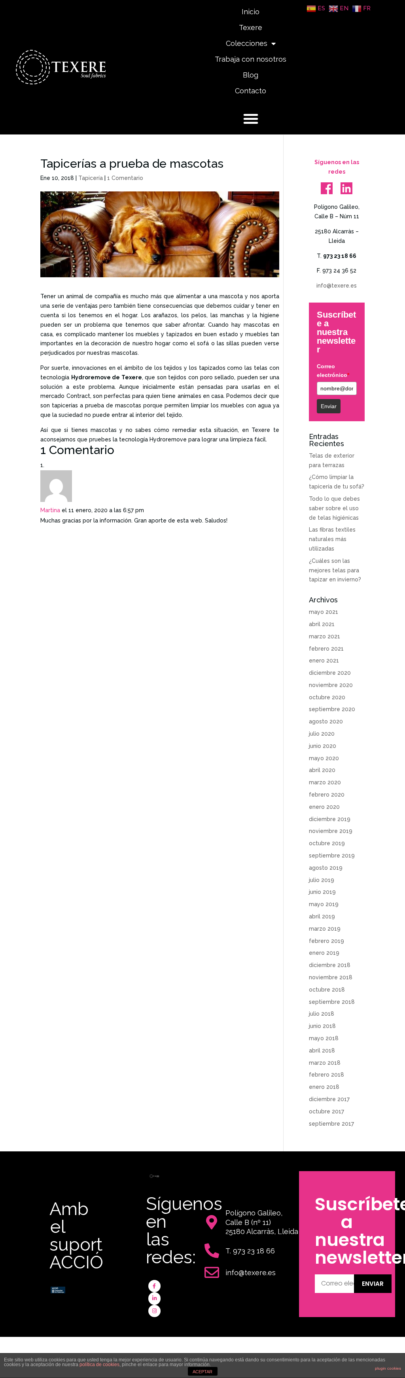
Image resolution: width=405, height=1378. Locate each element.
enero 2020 (324, 807)
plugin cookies (388, 1368)
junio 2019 (322, 892)
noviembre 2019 (330, 831)
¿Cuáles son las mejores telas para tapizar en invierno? (335, 570)
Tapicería (90, 178)
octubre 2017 (326, 1111)
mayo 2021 (323, 612)
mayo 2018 (324, 1038)
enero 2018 (324, 1087)
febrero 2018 (326, 1074)
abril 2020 (322, 770)
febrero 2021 (326, 648)
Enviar (329, 406)
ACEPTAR (202, 1371)
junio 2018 (322, 1026)
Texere (250, 27)
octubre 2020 (327, 697)
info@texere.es (336, 285)
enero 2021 (324, 660)
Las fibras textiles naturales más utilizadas (332, 539)
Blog (250, 75)
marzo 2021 (324, 636)
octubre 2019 (327, 843)
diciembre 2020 (330, 673)
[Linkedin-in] (154, 1298)
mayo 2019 (324, 904)
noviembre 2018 (330, 977)
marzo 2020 (325, 782)
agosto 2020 (326, 721)
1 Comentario (125, 178)
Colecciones (246, 43)
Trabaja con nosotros (250, 59)
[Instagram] (154, 1311)
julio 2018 (321, 1014)
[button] (251, 119)
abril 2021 (322, 624)
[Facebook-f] (154, 1286)
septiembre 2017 (331, 1124)
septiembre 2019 (332, 855)
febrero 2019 (326, 941)
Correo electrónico (333, 370)
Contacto (250, 91)
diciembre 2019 (329, 819)
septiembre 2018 (332, 1002)
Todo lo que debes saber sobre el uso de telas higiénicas (334, 508)
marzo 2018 (325, 1063)
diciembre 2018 (329, 965)
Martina (50, 510)
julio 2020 (322, 734)
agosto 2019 (326, 868)
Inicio (250, 12)
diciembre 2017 (329, 1099)
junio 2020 (322, 746)
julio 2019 (321, 880)
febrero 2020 (326, 794)
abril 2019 (322, 916)
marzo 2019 (325, 929)
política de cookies (99, 1364)
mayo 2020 (324, 758)
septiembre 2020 (332, 709)
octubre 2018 (327, 989)
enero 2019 (324, 953)
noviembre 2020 (331, 685)
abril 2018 (322, 1050)
